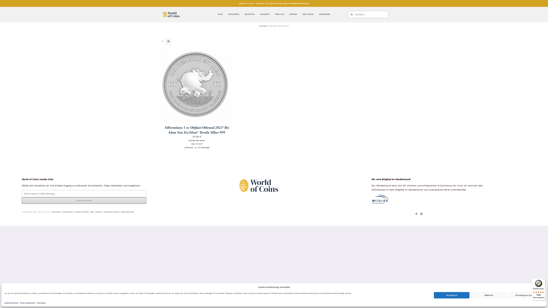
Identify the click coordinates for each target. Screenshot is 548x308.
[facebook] (416, 214)
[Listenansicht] (168, 41)
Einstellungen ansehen (525, 295)
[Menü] (543, 280)
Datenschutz (68, 212)
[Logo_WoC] (171, 11)
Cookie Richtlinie (81, 212)
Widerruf (99, 212)
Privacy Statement (27, 303)
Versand (199, 144)
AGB (92, 212)
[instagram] (421, 214)
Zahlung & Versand (112, 212)
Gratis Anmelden (84, 200)
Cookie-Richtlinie (11, 303)
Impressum (41, 303)
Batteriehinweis (127, 212)
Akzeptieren (451, 295)
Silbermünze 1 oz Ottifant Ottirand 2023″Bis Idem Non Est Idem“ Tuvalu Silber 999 (197, 130)
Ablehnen (488, 295)
